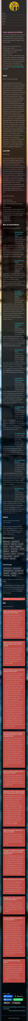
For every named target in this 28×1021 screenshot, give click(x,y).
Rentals (4, 18)
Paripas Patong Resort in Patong (19, 379)
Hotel (13, 573)
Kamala (13, 543)
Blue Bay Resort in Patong (19, 489)
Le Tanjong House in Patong (19, 407)
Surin (6, 558)
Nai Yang (6, 553)
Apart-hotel (7, 568)
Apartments (17, 568)
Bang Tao (7, 541)
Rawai (16, 556)
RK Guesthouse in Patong (19, 350)
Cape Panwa (15, 541)
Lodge (20, 573)
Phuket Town (8, 556)
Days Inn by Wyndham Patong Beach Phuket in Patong (19, 293)
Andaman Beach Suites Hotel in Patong (19, 234)
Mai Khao (6, 551)
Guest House (19, 570)
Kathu (11, 546)
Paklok (13, 553)
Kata (6, 546)
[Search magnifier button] (24, 599)
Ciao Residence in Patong (19, 261)
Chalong (6, 543)
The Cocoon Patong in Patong (20, 461)
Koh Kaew (18, 546)
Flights (3, 21)
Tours (3, 24)
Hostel (6, 573)
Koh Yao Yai (14, 548)
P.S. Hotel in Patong (20, 433)
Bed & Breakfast (8, 570)
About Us (4, 16)
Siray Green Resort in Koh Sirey (17, 1010)
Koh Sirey (6, 548)
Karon (20, 543)
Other (13, 575)
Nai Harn (14, 551)
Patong (21, 553)
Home (3, 13)
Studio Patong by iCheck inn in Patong (19, 325)
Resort (6, 575)
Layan (22, 548)
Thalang (12, 558)
